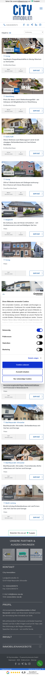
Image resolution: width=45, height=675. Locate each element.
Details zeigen (33, 358)
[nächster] (40, 554)
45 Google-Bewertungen (33, 673)
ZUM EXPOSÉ (36, 70)
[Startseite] (22, 12)
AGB (18, 660)
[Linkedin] (36, 25)
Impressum (12, 660)
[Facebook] (24, 25)
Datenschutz (25, 660)
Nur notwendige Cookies (23, 379)
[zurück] (5, 554)
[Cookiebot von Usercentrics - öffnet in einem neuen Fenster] (33, 294)
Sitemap (33, 660)
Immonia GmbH (33, 657)
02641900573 (12, 25)
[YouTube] (28, 25)
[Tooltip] (42, 669)
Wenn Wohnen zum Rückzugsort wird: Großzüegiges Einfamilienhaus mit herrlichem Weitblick (21, 142)
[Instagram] (40, 25)
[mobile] (41, 8)
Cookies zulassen (22, 365)
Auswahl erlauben (22, 372)
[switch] (40, 336)
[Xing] (32, 25)
